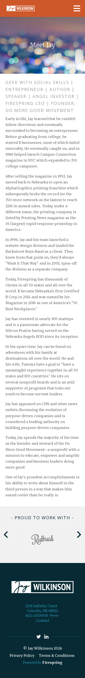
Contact (42, 620)
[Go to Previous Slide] (6, 534)
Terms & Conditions (57, 655)
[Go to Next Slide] (79, 534)
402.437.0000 (36, 615)
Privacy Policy (22, 655)
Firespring (52, 662)
